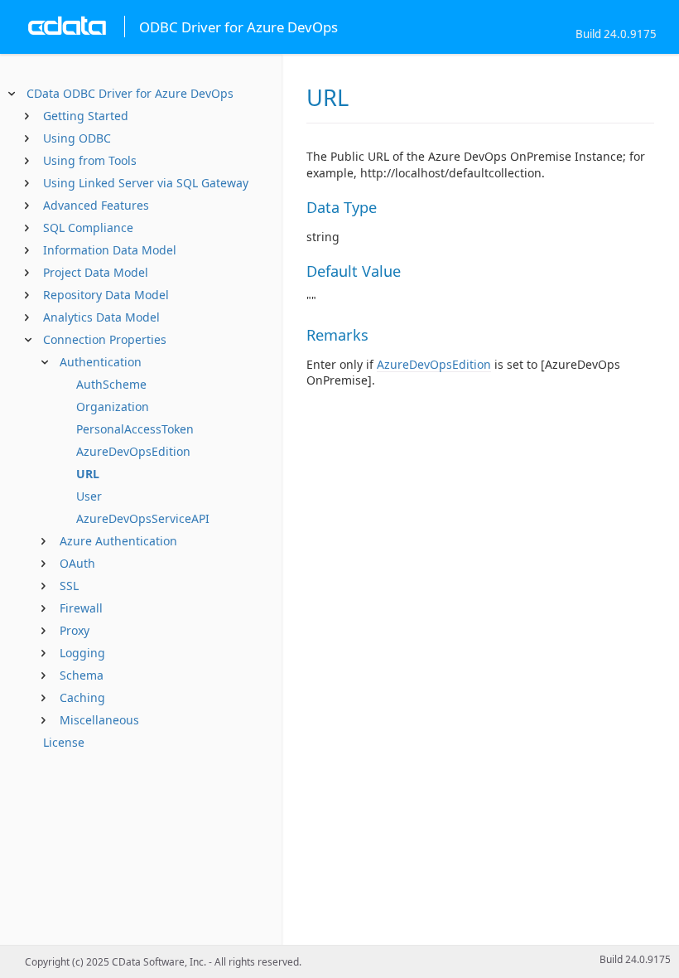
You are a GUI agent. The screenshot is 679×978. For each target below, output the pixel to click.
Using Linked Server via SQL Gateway (145, 183)
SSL (69, 585)
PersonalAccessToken (135, 429)
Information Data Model (109, 250)
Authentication (101, 362)
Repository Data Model (106, 295)
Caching (82, 697)
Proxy (74, 630)
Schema (82, 675)
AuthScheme (111, 384)
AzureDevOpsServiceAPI (142, 518)
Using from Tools (90, 160)
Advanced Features (96, 205)
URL (87, 474)
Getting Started (85, 115)
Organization (112, 406)
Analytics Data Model (101, 317)
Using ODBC (77, 138)
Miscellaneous (99, 720)
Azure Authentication (118, 541)
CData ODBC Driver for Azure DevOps (130, 93)
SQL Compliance (88, 227)
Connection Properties (104, 339)
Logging (82, 653)
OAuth (77, 563)
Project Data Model (95, 272)
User (89, 496)
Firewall (81, 608)
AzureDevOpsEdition (133, 451)
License (63, 742)
